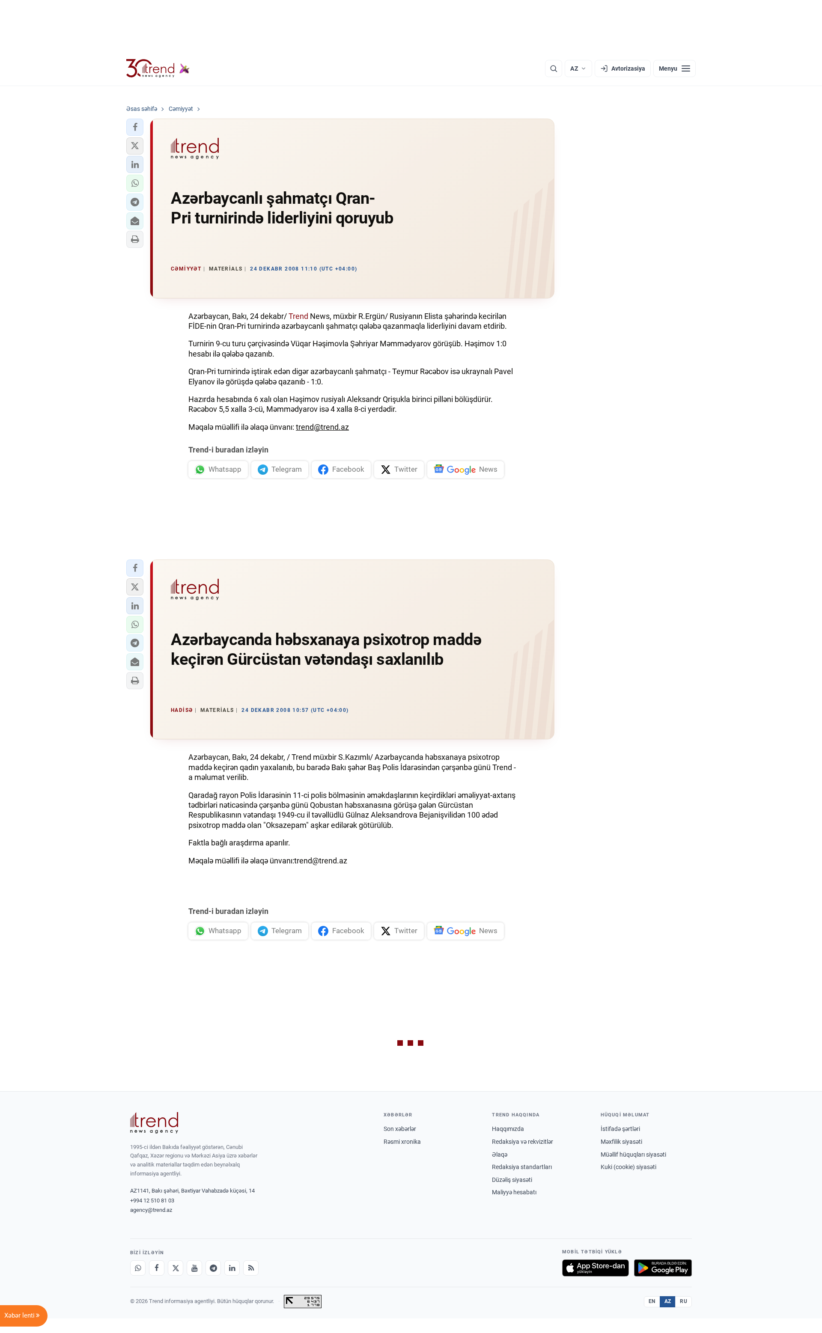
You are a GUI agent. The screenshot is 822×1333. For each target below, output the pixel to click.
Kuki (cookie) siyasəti (628, 1166)
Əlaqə (499, 1154)
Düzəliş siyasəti (512, 1179)
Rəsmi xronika (402, 1141)
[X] (175, 1268)
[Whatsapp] (138, 1268)
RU (683, 1301)
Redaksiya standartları (522, 1166)
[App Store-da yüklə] (595, 1267)
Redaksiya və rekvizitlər (522, 1141)
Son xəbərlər (400, 1128)
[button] (135, 127)
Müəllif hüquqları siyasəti (633, 1154)
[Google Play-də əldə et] (663, 1267)
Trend (298, 316)
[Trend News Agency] (154, 1123)
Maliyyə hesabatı (514, 1192)
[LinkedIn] (232, 1268)
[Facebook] (156, 1268)
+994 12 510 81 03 (152, 1200)
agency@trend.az (151, 1210)
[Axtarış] (553, 68)
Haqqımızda (508, 1128)
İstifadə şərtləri (620, 1128)
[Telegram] (213, 1268)
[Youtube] (194, 1268)
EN (652, 1301)
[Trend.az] (158, 68)
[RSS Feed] (251, 1268)
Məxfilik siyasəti (621, 1141)
